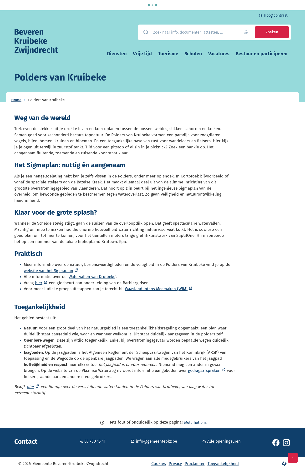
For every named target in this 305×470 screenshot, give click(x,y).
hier (38, 282)
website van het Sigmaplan (48, 270)
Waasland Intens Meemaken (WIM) (156, 288)
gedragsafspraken (204, 370)
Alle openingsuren (224, 441)
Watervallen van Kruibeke (92, 276)
